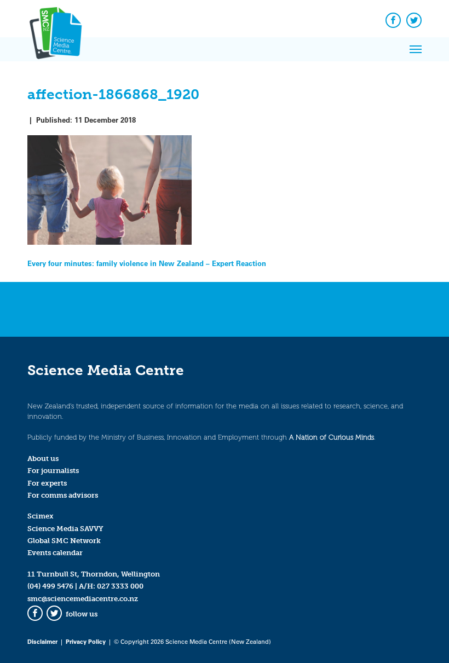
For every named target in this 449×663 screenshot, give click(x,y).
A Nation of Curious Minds (331, 437)
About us (43, 458)
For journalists (53, 470)
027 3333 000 (120, 586)
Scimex (40, 516)
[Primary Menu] (416, 49)
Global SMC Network (64, 541)
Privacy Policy (86, 641)
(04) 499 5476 (50, 586)
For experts (47, 483)
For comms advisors (62, 495)
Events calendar (55, 553)
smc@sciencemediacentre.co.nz (82, 599)
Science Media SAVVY (65, 528)
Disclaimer (42, 641)
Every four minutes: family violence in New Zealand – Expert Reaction (146, 263)
